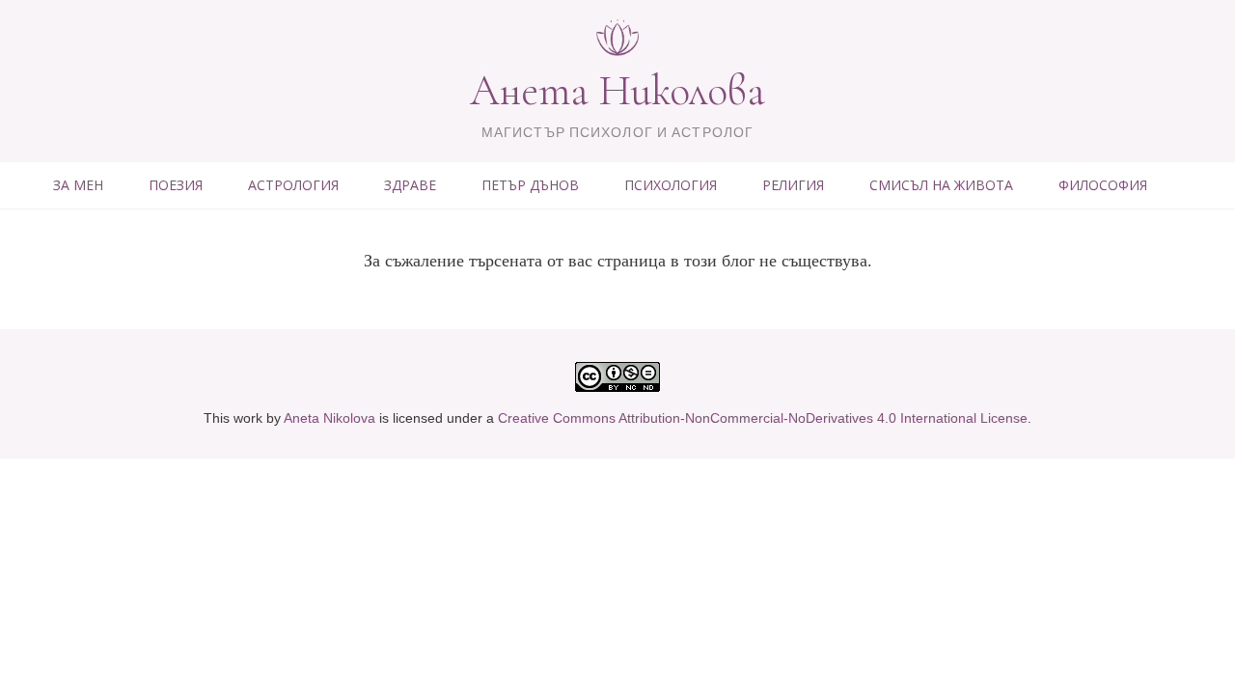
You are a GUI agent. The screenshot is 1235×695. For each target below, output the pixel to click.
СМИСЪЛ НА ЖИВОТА (941, 185)
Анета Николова (617, 91)
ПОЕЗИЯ (176, 185)
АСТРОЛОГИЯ (293, 185)
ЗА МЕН (78, 185)
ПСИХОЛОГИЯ (670, 185)
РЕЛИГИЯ (793, 185)
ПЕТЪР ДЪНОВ (530, 185)
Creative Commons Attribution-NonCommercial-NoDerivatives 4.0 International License (763, 418)
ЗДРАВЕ (410, 185)
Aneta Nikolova (329, 418)
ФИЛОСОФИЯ (1102, 185)
